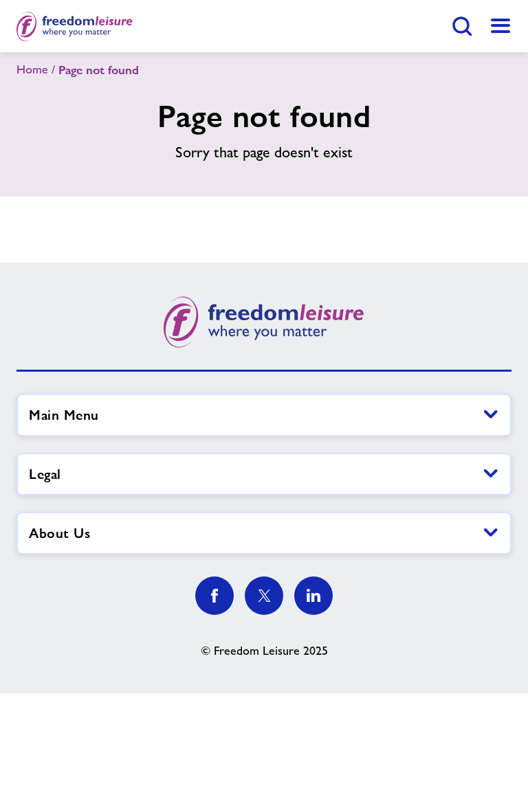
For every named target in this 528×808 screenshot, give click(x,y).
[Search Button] (462, 26)
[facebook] (214, 595)
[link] (501, 26)
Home (32, 69)
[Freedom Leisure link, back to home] (74, 26)
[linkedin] (313, 595)
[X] (264, 595)
